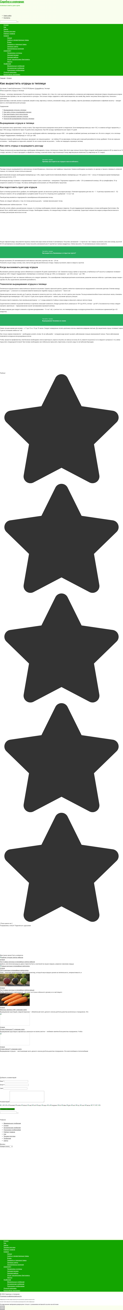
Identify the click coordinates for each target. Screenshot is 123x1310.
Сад (5, 27)
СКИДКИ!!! (7, 51)
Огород (6, 25)
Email (2, 1085)
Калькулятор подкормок (12, 74)
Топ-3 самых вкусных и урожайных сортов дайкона (17, 962)
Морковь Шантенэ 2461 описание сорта (13, 1010)
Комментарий (4, 1102)
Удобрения (7, 64)
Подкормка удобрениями (15, 70)
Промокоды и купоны (14, 53)
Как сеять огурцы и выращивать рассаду (17, 112)
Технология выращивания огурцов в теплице (19, 118)
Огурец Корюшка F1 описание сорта (12, 1029)
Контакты (7, 18)
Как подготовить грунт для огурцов (16, 114)
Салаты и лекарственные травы (18, 40)
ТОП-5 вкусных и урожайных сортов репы (14, 970)
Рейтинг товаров (9, 33)
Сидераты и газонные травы (17, 44)
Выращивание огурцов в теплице (15, 110)
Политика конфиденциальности (11, 1296)
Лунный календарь (10, 72)
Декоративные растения (15, 49)
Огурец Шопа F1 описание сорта (11, 1049)
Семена (6, 36)
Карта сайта (7, 16)
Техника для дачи (9, 31)
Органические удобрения (15, 68)
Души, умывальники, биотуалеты (18, 59)
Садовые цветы (12, 46)
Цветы (6, 29)
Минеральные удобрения (15, 66)
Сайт (1, 1088)
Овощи (9, 38)
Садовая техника (12, 55)
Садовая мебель (12, 57)
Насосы (9, 61)
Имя (2, 1081)
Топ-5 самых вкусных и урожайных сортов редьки (17, 990)
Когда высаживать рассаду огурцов (16, 116)
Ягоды (9, 42)
